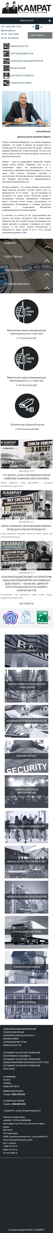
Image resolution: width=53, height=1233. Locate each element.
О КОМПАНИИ (9, 1077)
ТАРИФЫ (7, 1083)
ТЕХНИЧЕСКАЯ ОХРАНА (20, 83)
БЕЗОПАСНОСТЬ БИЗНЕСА (22, 75)
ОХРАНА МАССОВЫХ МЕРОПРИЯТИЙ (26, 61)
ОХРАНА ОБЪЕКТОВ (19, 46)
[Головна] (26, 13)
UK (41, 27)
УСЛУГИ (6, 1080)
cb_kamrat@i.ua (10, 1153)
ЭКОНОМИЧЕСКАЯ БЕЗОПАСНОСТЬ (19, 1035)
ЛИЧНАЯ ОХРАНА (18, 68)
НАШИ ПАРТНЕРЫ (11, 1086)
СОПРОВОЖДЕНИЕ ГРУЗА (21, 54)
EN (33, 27)
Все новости (26, 603)
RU (37, 27)
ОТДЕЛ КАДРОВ (36, 35)
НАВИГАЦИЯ (26, 20)
